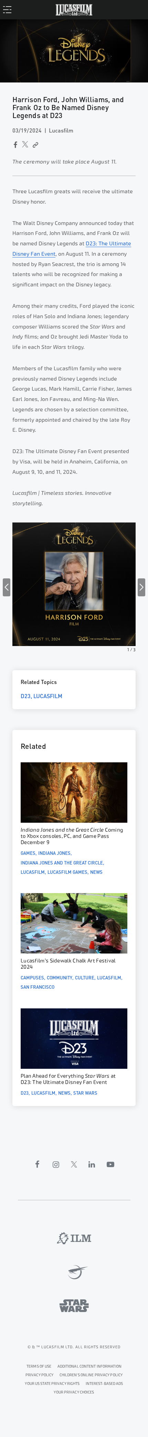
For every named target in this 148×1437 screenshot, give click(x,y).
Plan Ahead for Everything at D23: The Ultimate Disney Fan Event (68, 1079)
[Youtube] (110, 1164)
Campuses (32, 977)
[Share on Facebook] (15, 144)
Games (28, 852)
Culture (84, 977)
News (96, 871)
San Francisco (37, 986)
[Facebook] (37, 1164)
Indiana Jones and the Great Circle (62, 862)
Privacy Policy (39, 1375)
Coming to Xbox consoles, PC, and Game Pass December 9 (72, 836)
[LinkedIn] (91, 1164)
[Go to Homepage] (74, 9)
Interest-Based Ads (104, 1383)
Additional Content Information (89, 1366)
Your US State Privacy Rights (52, 1383)
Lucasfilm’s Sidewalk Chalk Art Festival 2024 (68, 964)
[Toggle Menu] (9, 9)
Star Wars (85, 1092)
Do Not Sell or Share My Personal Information (73, 1391)
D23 (26, 695)
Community (59, 977)
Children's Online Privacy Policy (91, 1375)
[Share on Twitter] (25, 144)
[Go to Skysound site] (74, 1272)
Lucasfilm (47, 695)
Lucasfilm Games (67, 871)
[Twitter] (74, 1164)
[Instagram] (56, 1164)
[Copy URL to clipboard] (35, 144)
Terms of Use (39, 1366)
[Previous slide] (6, 587)
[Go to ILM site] (74, 1238)
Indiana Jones (54, 852)
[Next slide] (141, 587)
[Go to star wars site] (74, 1305)
